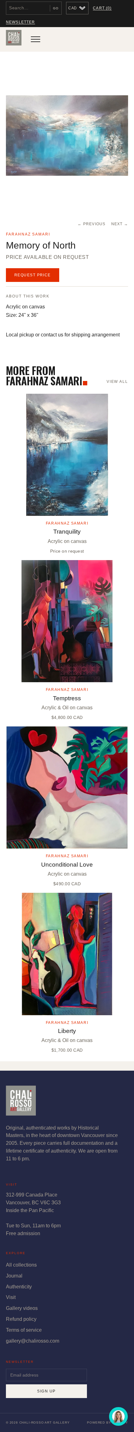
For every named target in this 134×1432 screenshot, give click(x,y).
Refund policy (21, 1319)
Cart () (102, 8)
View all (117, 381)
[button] (67, 135)
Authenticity (19, 1286)
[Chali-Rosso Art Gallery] (14, 39)
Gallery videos (22, 1308)
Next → (119, 224)
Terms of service (24, 1330)
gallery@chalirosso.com (32, 1341)
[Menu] (35, 39)
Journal (14, 1275)
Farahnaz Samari (28, 234)
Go (56, 8)
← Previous (91, 224)
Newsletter (20, 22)
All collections (21, 1265)
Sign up (46, 1391)
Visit (11, 1297)
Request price (32, 275)
